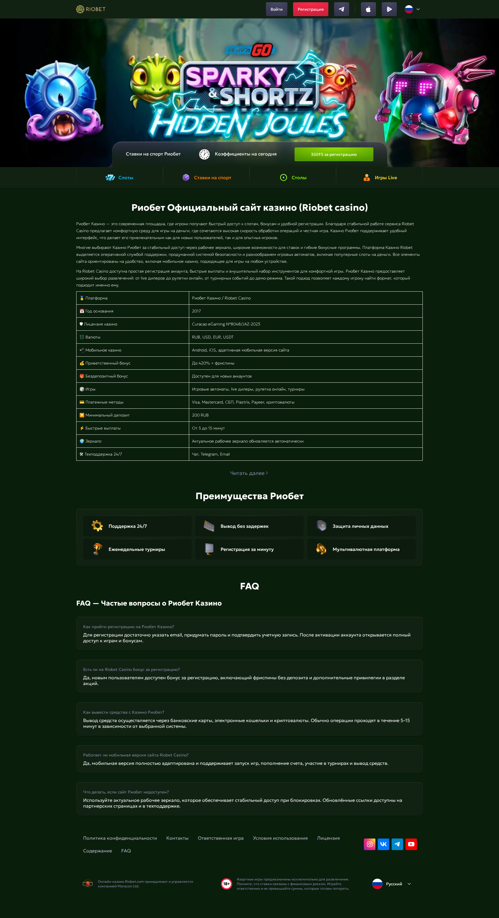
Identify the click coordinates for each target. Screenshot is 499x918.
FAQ (126, 851)
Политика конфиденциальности (120, 838)
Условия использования (280, 838)
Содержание (97, 851)
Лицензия (328, 838)
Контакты (177, 838)
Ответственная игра (221, 838)
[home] (90, 9)
